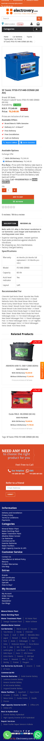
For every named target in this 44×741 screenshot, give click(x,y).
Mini (23, 659)
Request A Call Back (42, 370)
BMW (22, 635)
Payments (6, 520)
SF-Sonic (11, 97)
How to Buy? (7, 585)
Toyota (29, 37)
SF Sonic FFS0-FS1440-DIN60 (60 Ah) (18, 42)
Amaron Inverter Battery (12, 682)
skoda (13, 641)
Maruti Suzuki (21, 629)
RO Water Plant (31, 618)
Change (20, 24)
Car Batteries (17, 37)
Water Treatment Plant (11, 534)
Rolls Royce (7, 653)
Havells (34, 698)
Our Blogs (6, 603)
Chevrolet (29, 632)
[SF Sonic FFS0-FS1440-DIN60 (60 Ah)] (22, 66)
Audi (14, 635)
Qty (3, 186)
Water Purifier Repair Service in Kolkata (18, 724)
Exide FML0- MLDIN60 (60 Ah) (22, 414)
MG (18, 647)
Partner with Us (8, 580)
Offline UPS (34, 705)
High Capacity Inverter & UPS (14, 548)
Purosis (6, 701)
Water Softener (31, 622)
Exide (38, 666)
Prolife (16, 695)
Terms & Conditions (10, 518)
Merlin (24, 695)
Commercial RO (8, 541)
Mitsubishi (27, 647)
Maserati (15, 659)
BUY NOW (19, 202)
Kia (4, 647)
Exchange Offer (7, 154)
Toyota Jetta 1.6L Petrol (13, 39)
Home (6, 37)
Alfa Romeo (28, 653)
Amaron (29, 666)
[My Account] (31, 24)
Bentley (6, 662)
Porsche (32, 650)
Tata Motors (8, 632)
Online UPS (7, 708)
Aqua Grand (34, 692)
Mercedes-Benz (33, 635)
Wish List (5, 598)
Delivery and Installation (12, 513)
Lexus (5, 659)
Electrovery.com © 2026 (28, 738)
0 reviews (6, 214)
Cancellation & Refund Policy (14, 559)
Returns (5, 562)
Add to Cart (18, 197)
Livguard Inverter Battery (12, 688)
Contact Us (6, 557)
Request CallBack (11, 142)
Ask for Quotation (29, 142)
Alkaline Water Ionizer (11, 536)
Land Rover (21, 650)
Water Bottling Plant (10, 531)
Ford (5, 641)
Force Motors (34, 644)
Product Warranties (10, 564)
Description (10, 223)
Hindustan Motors (18, 644)
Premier (16, 662)
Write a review (18, 214)
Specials (5, 582)
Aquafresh (22, 692)
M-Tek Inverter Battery (12, 685)
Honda (19, 632)
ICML (31, 659)
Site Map (5, 566)
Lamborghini (8, 650)
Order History (7, 596)
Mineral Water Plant (10, 529)
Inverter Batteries (9, 543)
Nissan (24, 638)
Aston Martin (8, 656)
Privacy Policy (7, 515)
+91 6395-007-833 (8, 6)
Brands (5, 575)
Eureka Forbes (22, 698)
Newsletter (6, 601)
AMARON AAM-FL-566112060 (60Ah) (22, 366)
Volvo (5, 644)
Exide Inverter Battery (29, 676)
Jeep (11, 647)
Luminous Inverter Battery (13, 679)
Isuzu (18, 653)
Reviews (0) (25, 223)
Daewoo (20, 656)
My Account (7, 593)
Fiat (33, 641)
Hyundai (34, 629)
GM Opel (30, 656)
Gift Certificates (8, 578)
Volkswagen (23, 641)
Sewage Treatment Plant (12, 622)
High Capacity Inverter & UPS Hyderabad (18, 718)
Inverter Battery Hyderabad (13, 715)
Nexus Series (8, 698)
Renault (15, 638)
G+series (6, 695)
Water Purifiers (8, 546)
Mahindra (34, 638)
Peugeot (26, 662)
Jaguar (5, 638)
